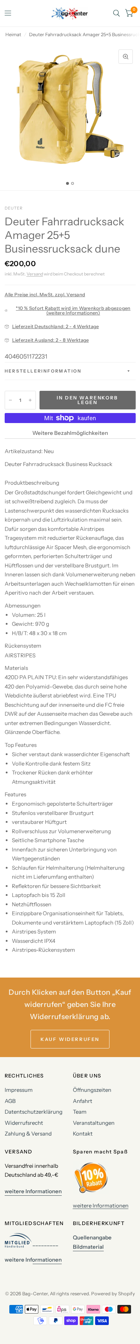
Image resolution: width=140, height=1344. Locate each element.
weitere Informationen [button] (33, 1191)
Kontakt (83, 1133)
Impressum (19, 1089)
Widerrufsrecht (24, 1122)
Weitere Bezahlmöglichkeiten (70, 432)
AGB (10, 1101)
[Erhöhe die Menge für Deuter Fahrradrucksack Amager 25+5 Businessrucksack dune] (30, 400)
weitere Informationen (101, 1205)
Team (80, 1111)
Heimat (13, 34)
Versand (35, 274)
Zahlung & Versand (28, 1133)
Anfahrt (82, 1101)
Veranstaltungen (94, 1122)
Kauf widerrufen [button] (70, 1039)
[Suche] (116, 13)
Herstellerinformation (43, 371)
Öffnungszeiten (92, 1089)
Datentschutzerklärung (33, 1111)
